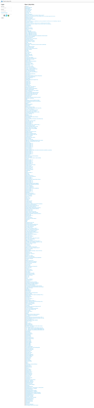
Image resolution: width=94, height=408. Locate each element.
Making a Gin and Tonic (29, 17)
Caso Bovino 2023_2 (29, 321)
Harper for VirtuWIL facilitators (30, 284)
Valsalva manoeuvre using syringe (31, 211)
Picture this (27, 51)
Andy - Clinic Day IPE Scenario (30, 70)
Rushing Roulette (28, 62)
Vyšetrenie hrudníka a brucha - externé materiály (33, 157)
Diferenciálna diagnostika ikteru (30, 73)
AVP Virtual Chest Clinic (29, 139)
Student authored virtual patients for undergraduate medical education (36, 35)
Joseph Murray (28, 378)
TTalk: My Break (28, 117)
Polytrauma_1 (28, 268)
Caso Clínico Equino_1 (29, 279)
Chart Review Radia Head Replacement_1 (32, 232)
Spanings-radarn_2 (29, 365)
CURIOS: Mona (28, 82)
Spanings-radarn (28, 295)
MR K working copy (29, 235)
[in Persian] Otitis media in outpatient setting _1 (33, 124)
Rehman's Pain (28, 265)
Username (2, 6)
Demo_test (27, 276)
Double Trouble (28, 60)
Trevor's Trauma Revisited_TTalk (31, 309)
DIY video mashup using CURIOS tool (31, 71)
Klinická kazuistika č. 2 (29, 178)
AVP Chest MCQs (28, 138)
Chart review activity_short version (31, 225)
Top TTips (27, 56)
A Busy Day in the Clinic (29, 39)
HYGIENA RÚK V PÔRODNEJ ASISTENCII (32, 184)
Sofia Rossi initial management (30, 19)
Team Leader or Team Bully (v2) (31, 86)
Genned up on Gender (29, 248)
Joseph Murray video (29, 377)
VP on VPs (27, 13)
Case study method (29, 236)
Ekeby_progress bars (29, 323)
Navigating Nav (28, 170)
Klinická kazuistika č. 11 (29, 160)
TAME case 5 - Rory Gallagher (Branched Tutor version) (34, 140)
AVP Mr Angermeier (29, 366)
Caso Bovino (28, 305)
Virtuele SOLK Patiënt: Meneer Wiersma (32, 116)
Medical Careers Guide (29, 28)
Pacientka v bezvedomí (29, 135)
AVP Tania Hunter (28, 340)
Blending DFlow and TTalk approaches (32, 292)
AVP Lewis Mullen (28, 360)
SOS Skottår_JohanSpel (29, 396)
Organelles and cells (29, 252)
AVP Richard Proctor (29, 350)
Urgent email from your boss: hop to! (31, 246)
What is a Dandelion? (29, 91)
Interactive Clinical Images (30, 47)
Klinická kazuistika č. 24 (29, 145)
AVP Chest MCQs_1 (29, 369)
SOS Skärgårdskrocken (29, 386)
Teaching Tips (28, 11)
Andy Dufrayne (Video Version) (30, 137)
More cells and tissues (29, 275)
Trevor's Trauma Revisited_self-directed (32, 308)
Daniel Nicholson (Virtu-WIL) (30, 273)
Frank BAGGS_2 (28, 102)
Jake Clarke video (28, 375)
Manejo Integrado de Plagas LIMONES (32, 320)
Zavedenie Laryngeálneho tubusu (31, 133)
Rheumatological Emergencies (30, 76)
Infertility (27, 42)
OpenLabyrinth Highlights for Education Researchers (34, 75)
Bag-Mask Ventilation (29, 132)
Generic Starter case (29, 54)
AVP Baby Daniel (28, 370)
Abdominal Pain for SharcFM (30, 36)
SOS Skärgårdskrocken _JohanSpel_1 (32, 391)
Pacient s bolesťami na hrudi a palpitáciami (32, 188)
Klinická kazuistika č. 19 (29, 151)
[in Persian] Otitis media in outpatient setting (32, 111)
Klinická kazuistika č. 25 (29, 182)
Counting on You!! (28, 12)
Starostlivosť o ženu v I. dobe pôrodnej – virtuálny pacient (34, 387)
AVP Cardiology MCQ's (29, 346)
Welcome (27, 6)
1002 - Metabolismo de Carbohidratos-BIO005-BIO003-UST (35, 329)
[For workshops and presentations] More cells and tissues (35, 286)
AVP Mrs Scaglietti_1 (29, 342)
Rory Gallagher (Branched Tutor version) (32, 405)
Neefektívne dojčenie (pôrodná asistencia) (32, 208)
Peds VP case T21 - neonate (30, 41)
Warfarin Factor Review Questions (31, 61)
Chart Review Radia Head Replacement (32, 224)
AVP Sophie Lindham (29, 371)
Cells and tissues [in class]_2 (30, 303)
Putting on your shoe (29, 243)
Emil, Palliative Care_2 (29, 227)
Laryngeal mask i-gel (29, 200)
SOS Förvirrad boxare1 (29, 400)
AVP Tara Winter (28, 345)
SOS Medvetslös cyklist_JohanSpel (31, 390)
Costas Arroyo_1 (28, 376)
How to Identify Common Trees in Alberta (32, 90)
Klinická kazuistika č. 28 (29, 162)
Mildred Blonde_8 (28, 289)
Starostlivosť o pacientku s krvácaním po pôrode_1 (33, 213)
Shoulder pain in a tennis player (30, 164)
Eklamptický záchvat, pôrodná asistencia (32, 155)
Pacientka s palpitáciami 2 (30, 187)
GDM (26, 99)
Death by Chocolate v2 (29, 77)
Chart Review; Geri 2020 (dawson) (31, 218)
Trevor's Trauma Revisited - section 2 (31, 230)
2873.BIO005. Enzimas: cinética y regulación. (33, 314)
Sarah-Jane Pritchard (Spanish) (30, 193)
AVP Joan (27, 367)
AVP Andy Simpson (29, 332)
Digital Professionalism (29, 55)
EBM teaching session (29, 104)
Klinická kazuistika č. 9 (29, 190)
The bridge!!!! (28, 244)
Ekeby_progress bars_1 (29, 324)
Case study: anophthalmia (30, 226)
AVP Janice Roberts (29, 361)
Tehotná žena (28, 72)
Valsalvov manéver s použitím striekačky (32, 212)
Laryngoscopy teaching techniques (31, 58)
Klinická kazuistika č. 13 (29, 147)
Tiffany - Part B (28, 197)
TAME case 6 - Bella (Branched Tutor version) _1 (33, 240)
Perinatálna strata (28, 96)
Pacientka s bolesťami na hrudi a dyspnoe (32, 183)
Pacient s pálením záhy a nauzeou (31, 127)
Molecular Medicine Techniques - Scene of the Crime (34, 250)
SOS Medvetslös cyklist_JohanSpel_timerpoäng (33, 392)
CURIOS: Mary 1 (28, 81)
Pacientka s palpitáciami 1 (30, 186)
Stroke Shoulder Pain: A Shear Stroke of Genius (33, 179)
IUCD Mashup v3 (28, 85)
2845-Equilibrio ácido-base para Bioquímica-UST (33, 306)
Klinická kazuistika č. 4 (29, 172)
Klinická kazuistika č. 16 (29, 168)
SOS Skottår (27, 385)
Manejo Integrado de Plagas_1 (30, 274)
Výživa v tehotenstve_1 (29, 239)
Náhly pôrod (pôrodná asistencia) (31, 206)
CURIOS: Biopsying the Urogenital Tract (32, 79)
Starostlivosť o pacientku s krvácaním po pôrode (33, 97)
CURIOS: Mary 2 (28, 83)
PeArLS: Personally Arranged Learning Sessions (33, 101)
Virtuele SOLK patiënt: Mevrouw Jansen (32, 126)
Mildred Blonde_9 (28, 290)
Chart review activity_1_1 (29, 233)
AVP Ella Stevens (28, 358)
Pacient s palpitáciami (29, 185)
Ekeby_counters (28, 322)
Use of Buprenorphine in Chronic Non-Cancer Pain (33, 107)
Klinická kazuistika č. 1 (29, 177)
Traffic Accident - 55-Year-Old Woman (31, 364)
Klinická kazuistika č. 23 (29, 166)
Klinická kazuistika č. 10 (29, 152)
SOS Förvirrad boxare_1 (29, 389)
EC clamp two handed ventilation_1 (31, 231)
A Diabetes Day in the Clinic (30, 59)
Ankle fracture (28, 154)
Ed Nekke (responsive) (29, 287)
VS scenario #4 (28, 264)
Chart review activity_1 (29, 217)
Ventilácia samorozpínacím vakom (31, 131)
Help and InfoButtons (29, 14)
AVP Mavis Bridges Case (29, 355)
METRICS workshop (29, 115)
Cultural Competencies (29, 37)
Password (2, 9)
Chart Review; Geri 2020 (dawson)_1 (31, 234)
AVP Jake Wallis (28, 343)
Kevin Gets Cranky (28, 267)
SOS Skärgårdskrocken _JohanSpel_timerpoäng (33, 393)
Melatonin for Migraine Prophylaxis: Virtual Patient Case (34, 118)
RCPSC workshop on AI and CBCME (31, 128)
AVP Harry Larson (28, 336)
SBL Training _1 (28, 271)
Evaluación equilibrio (29, 293)
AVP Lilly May (28, 359)
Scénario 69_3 (28, 251)
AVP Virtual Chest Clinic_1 (30, 348)
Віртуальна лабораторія (29, 404)
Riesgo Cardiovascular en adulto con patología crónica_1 (34, 294)
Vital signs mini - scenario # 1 (30, 253)
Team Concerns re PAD (29, 65)
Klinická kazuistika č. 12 (29, 143)
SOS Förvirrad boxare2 (29, 401)
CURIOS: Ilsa (28, 84)
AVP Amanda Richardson (29, 349)
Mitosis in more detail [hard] (30, 302)
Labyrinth (7, 1)
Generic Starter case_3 (29, 210)
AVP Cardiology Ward (29, 373)
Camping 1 (27, 26)
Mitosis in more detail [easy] (30, 256)
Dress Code (27, 45)
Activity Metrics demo (29, 95)
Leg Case (27, 158)
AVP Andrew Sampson (29, 333)
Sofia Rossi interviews (29, 18)
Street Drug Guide (28, 30)
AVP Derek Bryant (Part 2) (30, 338)
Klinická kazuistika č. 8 (29, 161)
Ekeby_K (27, 313)
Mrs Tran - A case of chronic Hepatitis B (32, 109)
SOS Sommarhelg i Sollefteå (30, 384)
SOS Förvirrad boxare (29, 383)
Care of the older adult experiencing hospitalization (33, 257)
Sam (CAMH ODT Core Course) (31, 31)
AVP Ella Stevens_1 (29, 372)
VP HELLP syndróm (29, 165)
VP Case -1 (27, 259)
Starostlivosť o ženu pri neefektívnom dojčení (33, 100)
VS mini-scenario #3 (29, 263)
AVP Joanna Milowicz (29, 356)
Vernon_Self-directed (29, 304)
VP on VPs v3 (28, 80)
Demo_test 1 (28, 277)
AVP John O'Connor (29, 374)
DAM (26, 221)
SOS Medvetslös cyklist (29, 382)
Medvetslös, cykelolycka (29, 380)
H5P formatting (28, 310)
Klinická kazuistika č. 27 (29, 180)
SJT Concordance (28, 52)
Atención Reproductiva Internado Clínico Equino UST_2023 (35, 318)
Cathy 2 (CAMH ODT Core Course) (31, 33)
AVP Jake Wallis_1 (28, 344)
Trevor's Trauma (28, 291)
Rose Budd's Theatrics (29, 21)
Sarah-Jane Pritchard (29, 27)
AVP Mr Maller (28, 331)
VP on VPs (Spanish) (29, 194)
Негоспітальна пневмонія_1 (30, 108)
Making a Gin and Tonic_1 (30, 260)
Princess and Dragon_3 (29, 307)
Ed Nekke (27, 50)
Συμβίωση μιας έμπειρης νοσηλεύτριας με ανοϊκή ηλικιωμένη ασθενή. (38, 22)
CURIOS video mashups (29, 57)
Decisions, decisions (29, 49)
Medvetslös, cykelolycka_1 (30, 381)
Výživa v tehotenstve (29, 195)
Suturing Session (28, 24)
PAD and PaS (28, 64)
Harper (27, 278)
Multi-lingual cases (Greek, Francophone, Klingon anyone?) (35, 15)
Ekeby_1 (27, 362)
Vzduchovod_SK (28, 129)
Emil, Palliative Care (29, 9)
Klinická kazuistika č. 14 (29, 153)
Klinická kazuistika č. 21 (29, 122)
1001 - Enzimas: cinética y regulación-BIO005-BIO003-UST (35, 328)
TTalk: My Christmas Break (30, 112)
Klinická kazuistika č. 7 (29, 123)
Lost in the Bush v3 (29, 148)
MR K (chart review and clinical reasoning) (32, 229)
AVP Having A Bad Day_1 (30, 354)
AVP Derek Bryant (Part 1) (30, 337)
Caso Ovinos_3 (28, 299)
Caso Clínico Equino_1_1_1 (30, 319)
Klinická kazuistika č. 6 (29, 149)
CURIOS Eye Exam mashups (30, 69)
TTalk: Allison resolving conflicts (30, 120)
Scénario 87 (27, 254)
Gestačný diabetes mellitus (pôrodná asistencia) (33, 207)
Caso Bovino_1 (28, 316)
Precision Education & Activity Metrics (31, 88)
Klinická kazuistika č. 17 (29, 215)
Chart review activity (29, 156)
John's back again (28, 10)
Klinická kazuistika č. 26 (29, 191)
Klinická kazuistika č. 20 (29, 144)
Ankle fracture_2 (28, 216)
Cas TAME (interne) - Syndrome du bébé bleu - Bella (34, 241)
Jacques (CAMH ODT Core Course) (31, 34)
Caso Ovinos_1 (28, 297)
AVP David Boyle (28, 335)
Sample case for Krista (29, 167)
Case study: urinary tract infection (31, 242)
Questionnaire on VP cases (30, 66)
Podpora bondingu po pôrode (30, 125)
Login (2, 17)
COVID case (27, 219)
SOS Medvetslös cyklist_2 (30, 398)
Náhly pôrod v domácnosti (30, 98)
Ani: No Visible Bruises (29, 270)
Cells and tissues (28, 249)
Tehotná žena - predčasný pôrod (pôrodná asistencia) (34, 203)
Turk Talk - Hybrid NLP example (30, 67)
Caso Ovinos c (28, 280)
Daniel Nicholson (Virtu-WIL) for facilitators (32, 282)
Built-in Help (27, 53)
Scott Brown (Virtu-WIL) (29, 258)
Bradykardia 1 (28, 192)
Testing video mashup (29, 223)
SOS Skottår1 (28, 403)
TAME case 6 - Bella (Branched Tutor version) (33, 141)
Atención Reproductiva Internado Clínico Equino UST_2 (34, 301)
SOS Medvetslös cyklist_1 (30, 395)
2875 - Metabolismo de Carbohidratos (31, 315)
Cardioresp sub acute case (30, 222)
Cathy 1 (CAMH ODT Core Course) (31, 32)
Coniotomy (27, 199)
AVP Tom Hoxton (28, 339)
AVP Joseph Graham (29, 352)
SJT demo (27, 29)
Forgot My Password (4, 12)
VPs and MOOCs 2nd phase (30, 46)
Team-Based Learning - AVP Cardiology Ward (33, 347)
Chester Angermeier (29, 7)
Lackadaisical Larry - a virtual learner (31, 38)
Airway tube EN (28, 130)
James (27, 171)
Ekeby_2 (27, 363)
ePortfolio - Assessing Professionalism (31, 68)
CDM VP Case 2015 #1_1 (30, 175)
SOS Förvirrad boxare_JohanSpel (31, 397)
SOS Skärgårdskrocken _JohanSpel (31, 388)
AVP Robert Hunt (28, 353)
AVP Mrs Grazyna (28, 357)
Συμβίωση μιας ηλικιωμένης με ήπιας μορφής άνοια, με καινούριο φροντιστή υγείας (40, 16)
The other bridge (28, 245)
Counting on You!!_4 (29, 269)
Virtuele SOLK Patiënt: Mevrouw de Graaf (32, 92)
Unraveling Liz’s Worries (29, 169)
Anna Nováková (28, 330)
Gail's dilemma (28, 74)
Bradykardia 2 (28, 198)
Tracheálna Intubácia (29, 202)
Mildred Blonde (28, 8)
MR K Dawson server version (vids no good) (32, 237)
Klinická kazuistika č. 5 (29, 150)
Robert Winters (28, 272)
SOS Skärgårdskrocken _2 (30, 394)
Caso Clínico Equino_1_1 (29, 298)
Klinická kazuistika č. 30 (29, 146)
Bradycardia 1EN (28, 214)
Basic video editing (28, 43)
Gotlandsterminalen (29, 296)
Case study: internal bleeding (30, 238)
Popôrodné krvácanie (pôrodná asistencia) (32, 205)
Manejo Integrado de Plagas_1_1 (31, 300)
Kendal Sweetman (28, 25)
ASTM (27, 220)
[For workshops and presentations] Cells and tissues (34, 285)
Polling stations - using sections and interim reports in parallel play (36, 44)
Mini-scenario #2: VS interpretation (31, 262)
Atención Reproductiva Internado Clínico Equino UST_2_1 (35, 317)
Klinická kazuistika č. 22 (29, 181)
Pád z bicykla (28, 174)
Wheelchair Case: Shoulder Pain (31, 176)
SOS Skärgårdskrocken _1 (30, 399)
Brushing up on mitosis (29, 255)
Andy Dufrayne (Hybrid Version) (30, 379)
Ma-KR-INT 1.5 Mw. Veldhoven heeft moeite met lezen (34, 325)
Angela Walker (28, 78)
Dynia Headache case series (30, 40)
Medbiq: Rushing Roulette (30, 89)
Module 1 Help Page (29, 113)
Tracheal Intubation (29, 201)
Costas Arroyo (28, 142)
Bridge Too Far (28, 106)
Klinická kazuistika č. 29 (29, 121)
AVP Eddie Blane (28, 334)
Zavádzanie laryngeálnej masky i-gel (31, 134)
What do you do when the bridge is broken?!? (33, 247)
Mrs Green (27, 114)
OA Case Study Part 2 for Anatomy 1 (31, 261)
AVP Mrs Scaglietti (28, 341)
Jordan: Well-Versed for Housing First (31, 266)
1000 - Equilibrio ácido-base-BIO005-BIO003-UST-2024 (34, 327)
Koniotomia (27, 196)
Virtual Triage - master (29, 63)
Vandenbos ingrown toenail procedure (31, 48)
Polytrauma (27, 173)
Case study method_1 (29, 311)
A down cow (27, 119)
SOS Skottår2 (28, 402)
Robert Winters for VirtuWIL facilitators (32, 283)
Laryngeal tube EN (28, 136)
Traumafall (27, 312)
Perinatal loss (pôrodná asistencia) (31, 204)
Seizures (27, 103)
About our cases (28, 20)
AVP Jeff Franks (28, 351)
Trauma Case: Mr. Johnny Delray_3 (31, 110)
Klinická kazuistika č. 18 (29, 159)
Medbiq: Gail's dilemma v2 (30, 87)
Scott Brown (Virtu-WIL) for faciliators (31, 281)
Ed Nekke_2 (27, 288)
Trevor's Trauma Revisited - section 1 (31, 228)
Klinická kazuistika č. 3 (29, 163)
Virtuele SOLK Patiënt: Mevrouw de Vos (32, 93)
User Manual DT (28, 105)
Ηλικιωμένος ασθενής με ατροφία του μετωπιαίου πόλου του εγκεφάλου (38, 23)
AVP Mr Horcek (28, 368)
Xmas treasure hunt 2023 (30, 326)
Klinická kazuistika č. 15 (29, 189)
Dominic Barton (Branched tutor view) (31, 94)
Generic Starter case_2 (29, 209)
